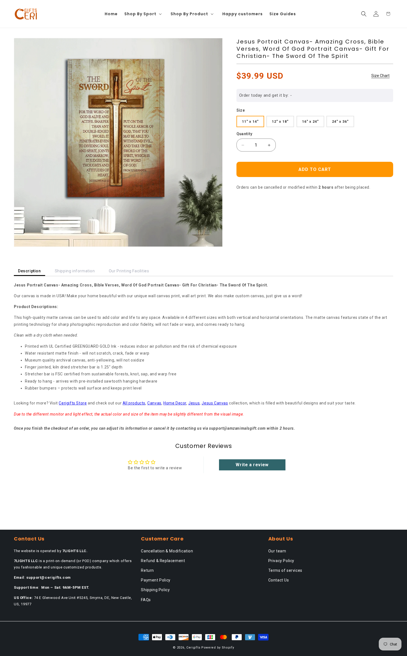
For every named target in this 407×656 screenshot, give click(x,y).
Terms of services (285, 570)
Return (147, 570)
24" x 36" (340, 121)
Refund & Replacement (163, 560)
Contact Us (278, 580)
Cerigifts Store (73, 403)
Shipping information (75, 271)
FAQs (146, 600)
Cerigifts (193, 647)
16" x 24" (310, 121)
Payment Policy (155, 580)
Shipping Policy (155, 590)
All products (134, 403)
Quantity (244, 134)
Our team (277, 551)
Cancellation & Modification (167, 551)
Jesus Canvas (215, 403)
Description (29, 271)
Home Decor (174, 403)
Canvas (154, 403)
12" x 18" (280, 121)
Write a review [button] (252, 464)
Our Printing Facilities (129, 271)
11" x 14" (250, 121)
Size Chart (380, 75)
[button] (144, 14)
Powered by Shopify (217, 647)
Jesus (194, 403)
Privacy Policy (281, 560)
